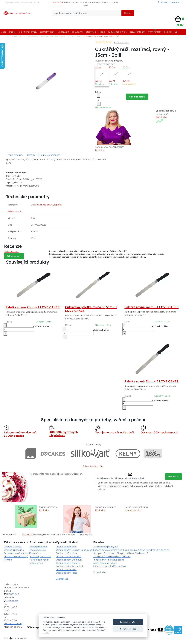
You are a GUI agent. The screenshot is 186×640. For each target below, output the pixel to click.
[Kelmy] (127, 453)
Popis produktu (15, 155)
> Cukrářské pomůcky (34, 36)
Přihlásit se (173, 476)
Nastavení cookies (128, 629)
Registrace (174, 2)
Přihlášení (164, 2)
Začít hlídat (161, 117)
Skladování (77, 32)
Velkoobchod (26, 2)
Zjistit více (44, 510)
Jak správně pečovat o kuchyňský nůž (111, 556)
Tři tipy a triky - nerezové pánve (108, 559)
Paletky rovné (14, 211)
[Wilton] (153, 453)
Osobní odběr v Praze (66, 572)
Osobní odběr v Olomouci (69, 559)
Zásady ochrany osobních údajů (137, 486)
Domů (8, 36)
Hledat (127, 13)
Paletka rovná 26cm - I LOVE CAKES (151, 307)
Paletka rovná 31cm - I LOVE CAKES (151, 381)
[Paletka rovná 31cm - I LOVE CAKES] (152, 359)
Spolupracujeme (38, 550)
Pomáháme (35, 553)
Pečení (101, 32)
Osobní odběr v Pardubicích (69, 566)
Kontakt (37, 2)
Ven (176, 32)
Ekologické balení (38, 546)
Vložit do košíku (137, 96)
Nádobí (11, 32)
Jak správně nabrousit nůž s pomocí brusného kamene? (120, 553)
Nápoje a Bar (63, 32)
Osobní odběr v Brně (66, 546)
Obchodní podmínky (14, 550)
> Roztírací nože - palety (55, 36)
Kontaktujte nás (132, 510)
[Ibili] (30, 453)
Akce (3, 32)
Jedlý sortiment (137, 32)
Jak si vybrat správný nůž (105, 546)
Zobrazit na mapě (13, 623)
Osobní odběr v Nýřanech (68, 556)
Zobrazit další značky (93, 466)
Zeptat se (100, 150)
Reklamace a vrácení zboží (17, 553)
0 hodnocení (122, 42)
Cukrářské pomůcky (117, 32)
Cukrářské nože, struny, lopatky (46, 204)
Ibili (33, 218)
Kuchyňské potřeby (27, 32)
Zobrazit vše (62, 578)
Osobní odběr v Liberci (67, 553)
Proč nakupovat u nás (40, 556)
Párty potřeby (154, 32)
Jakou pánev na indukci (105, 563)
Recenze (31, 155)
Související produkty (50, 155)
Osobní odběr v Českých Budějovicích (74, 550)
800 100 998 (28, 534)
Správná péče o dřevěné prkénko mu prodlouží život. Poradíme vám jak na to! (131, 550)
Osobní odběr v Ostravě (68, 563)
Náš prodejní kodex (39, 559)
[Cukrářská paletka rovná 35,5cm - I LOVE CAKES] (93, 284)
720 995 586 (12, 600)
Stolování (91, 32)
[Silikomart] (90, 453)
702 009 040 (12, 594)
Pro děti (168, 32)
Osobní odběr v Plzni (66, 569)
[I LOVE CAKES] (52, 453)
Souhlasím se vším (128, 622)
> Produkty (18, 36)
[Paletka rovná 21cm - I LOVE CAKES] (34, 284)
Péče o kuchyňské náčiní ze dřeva (109, 566)
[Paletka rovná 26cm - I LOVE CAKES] (152, 284)
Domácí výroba (47, 32)
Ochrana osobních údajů (16, 556)
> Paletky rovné (74, 36)
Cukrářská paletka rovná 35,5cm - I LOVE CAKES (91, 309)
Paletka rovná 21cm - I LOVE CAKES (33, 307)
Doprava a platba (12, 2)
